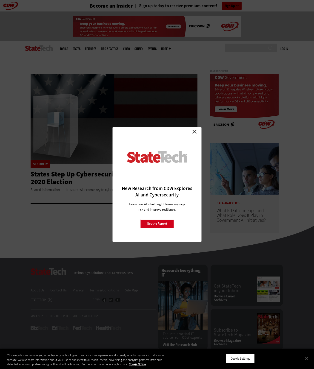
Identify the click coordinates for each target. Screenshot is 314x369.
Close (194, 131)
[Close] (307, 358)
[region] (157, 359)
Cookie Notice (137, 364)
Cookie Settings (240, 358)
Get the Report (157, 223)
